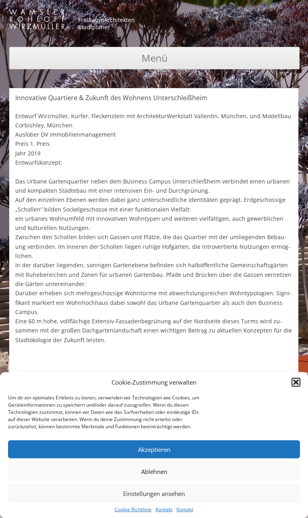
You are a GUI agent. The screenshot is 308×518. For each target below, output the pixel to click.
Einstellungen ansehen (154, 494)
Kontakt (164, 509)
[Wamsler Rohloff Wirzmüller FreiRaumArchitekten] (37, 20)
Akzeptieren (154, 449)
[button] (296, 382)
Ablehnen (154, 472)
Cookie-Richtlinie (133, 509)
